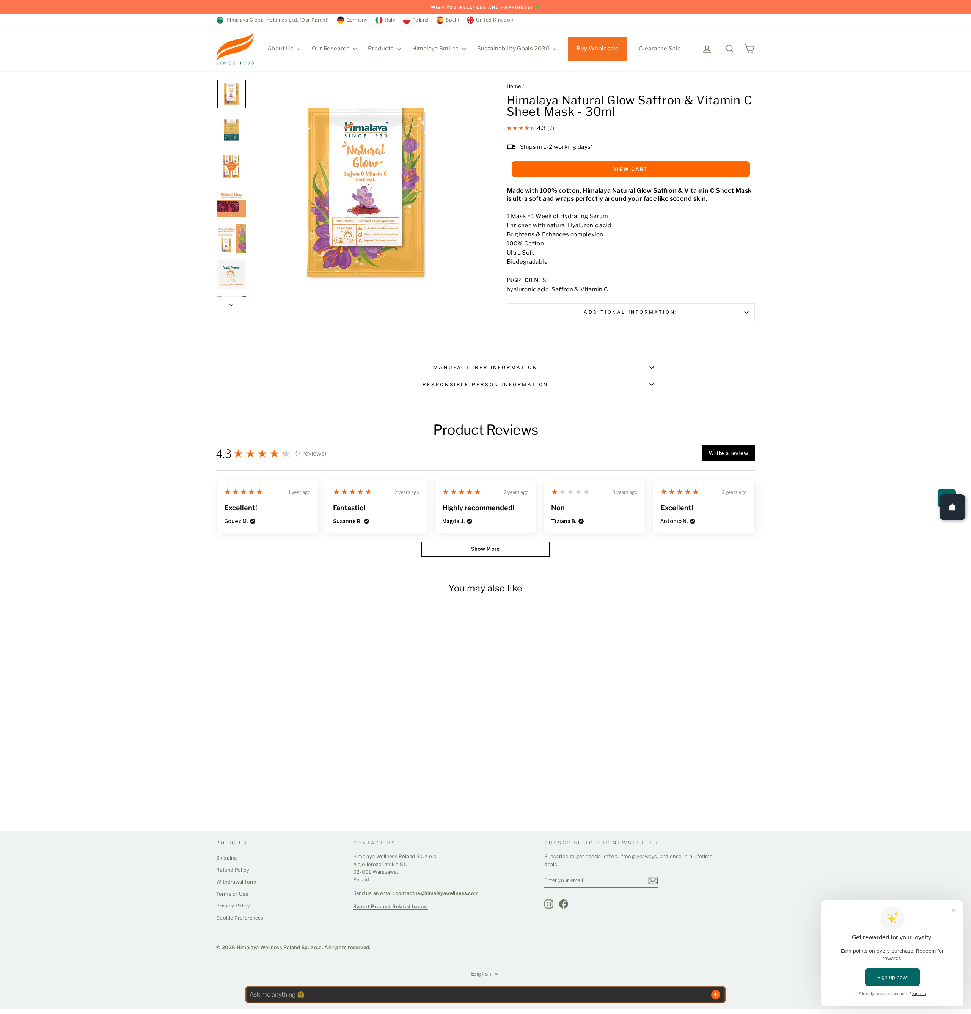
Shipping (226, 858)
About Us (281, 48)
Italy (390, 20)
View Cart (630, 169)
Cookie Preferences (240, 918)
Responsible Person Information (485, 384)
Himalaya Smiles (436, 48)
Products (381, 48)
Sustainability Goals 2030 (514, 48)
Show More (485, 548)
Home (514, 86)
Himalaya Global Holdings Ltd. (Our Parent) (276, 20)
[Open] (952, 507)
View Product (245, 797)
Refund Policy (232, 870)
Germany (357, 20)
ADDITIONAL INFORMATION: (631, 312)
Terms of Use (232, 894)
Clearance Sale (660, 48)
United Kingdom (495, 20)
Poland (420, 20)
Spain (452, 20)
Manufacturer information (485, 367)
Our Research (331, 48)
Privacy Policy (233, 906)
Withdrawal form (236, 882)
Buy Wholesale (598, 48)
